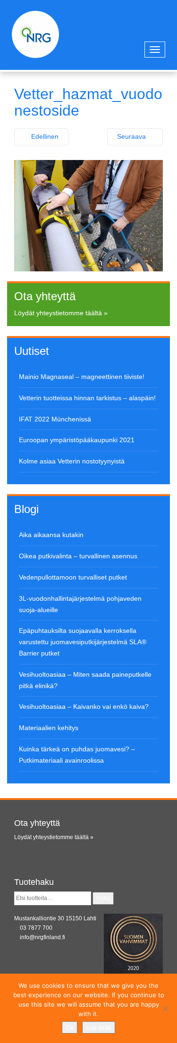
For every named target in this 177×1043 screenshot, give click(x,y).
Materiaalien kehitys (48, 728)
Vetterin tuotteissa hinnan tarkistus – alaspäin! (87, 398)
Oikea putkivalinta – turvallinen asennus (78, 556)
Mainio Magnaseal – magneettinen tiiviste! (81, 376)
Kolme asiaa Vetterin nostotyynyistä (72, 461)
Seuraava (132, 136)
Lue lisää (98, 1027)
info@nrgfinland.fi (42, 937)
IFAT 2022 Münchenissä (55, 419)
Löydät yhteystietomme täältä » (61, 313)
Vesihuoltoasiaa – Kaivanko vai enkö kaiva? (84, 706)
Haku (103, 898)
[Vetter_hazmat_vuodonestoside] (88, 215)
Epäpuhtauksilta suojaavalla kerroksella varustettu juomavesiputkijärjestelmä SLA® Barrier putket (82, 642)
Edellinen (44, 136)
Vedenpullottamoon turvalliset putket (73, 577)
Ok (70, 1027)
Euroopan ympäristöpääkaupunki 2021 (77, 440)
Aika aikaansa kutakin (51, 534)
